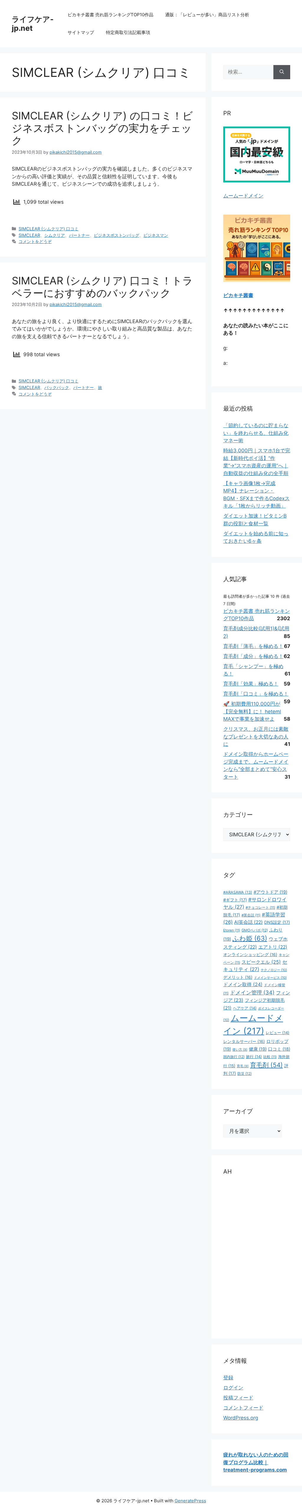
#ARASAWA (237, 892)
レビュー (277, 1032)
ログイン (233, 1388)
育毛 (243, 1066)
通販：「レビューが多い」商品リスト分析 (207, 14)
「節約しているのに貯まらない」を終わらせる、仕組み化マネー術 (255, 432)
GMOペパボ (255, 930)
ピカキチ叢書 (238, 295)
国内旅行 (233, 1056)
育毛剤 (266, 1065)
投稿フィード (238, 1398)
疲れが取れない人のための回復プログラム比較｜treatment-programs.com (255, 1462)
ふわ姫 (249, 938)
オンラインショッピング (250, 954)
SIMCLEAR (29, 235)
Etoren (231, 930)
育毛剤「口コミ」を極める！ (255, 694)
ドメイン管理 (252, 992)
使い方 (239, 1050)
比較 (270, 1057)
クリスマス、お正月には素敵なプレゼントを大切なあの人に (255, 736)
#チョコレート (260, 907)
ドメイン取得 (242, 984)
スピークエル (261, 962)
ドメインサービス (270, 978)
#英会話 (251, 915)
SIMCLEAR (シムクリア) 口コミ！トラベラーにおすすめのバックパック (102, 286)
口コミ (279, 1049)
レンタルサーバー (244, 1041)
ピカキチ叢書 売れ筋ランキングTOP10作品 (110, 14)
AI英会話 (248, 922)
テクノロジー (274, 970)
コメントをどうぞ (35, 241)
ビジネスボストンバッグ (116, 235)
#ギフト (235, 899)
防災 (244, 1073)
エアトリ (272, 947)
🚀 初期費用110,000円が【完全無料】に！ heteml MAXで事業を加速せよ (252, 711)
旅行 (254, 1056)
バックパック (56, 387)
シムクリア (54, 235)
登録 (228, 1378)
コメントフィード (243, 1408)
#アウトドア (270, 892)
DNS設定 (277, 922)
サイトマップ (81, 32)
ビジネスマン (155, 235)
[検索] (281, 72)
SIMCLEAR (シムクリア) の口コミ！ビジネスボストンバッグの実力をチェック (102, 128)
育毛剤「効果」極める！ (250, 684)
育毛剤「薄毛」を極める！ (253, 646)
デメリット (237, 977)
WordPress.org (240, 1418)
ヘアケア (245, 1008)
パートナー (79, 235)
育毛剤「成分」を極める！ (253, 656)
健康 (258, 1049)
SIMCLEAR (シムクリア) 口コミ (48, 228)
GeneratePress (190, 1500)
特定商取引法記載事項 (128, 32)
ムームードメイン (243, 196)
